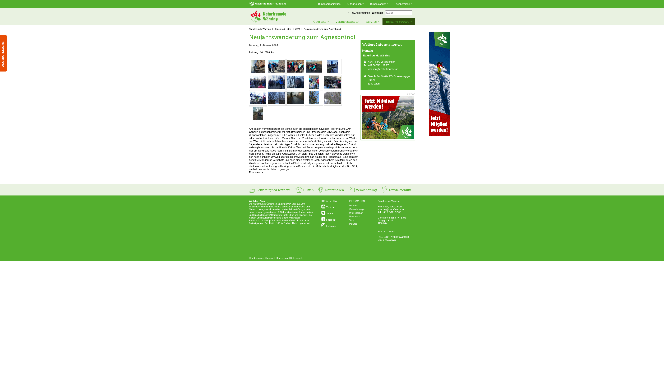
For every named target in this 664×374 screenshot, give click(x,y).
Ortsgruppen (354, 3)
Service (371, 21)
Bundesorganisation (329, 3)
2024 (297, 29)
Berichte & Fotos (397, 21)
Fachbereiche (402, 3)
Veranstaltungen (347, 21)
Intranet (378, 12)
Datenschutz (296, 258)
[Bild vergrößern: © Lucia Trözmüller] (258, 72)
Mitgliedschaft (356, 213)
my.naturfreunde (360, 12)
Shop (351, 220)
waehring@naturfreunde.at (383, 69)
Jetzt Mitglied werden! (273, 190)
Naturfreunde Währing (260, 29)
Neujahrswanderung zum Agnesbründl (322, 29)
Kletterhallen (334, 190)
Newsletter (354, 216)
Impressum (282, 258)
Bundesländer (378, 3)
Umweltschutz (399, 190)
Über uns (319, 21)
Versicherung (366, 190)
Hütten (308, 190)
